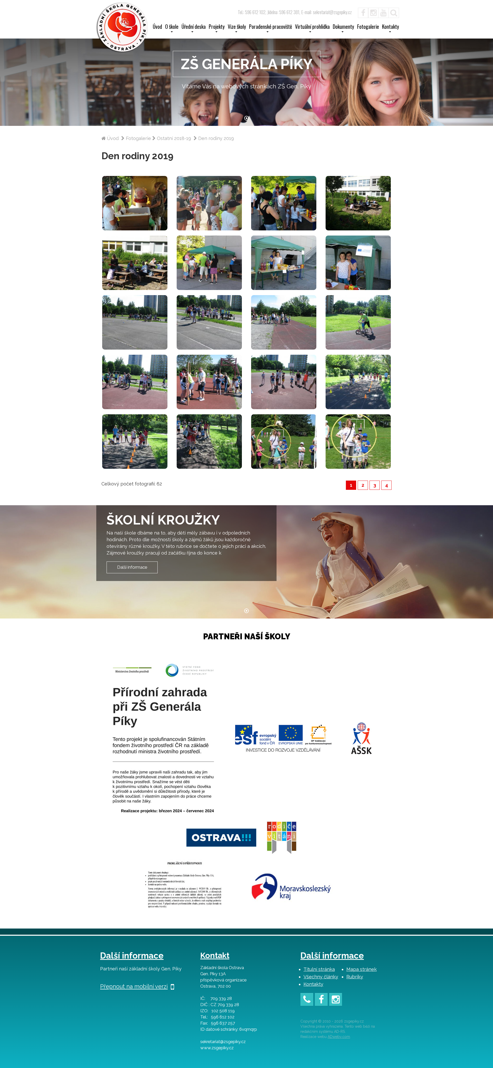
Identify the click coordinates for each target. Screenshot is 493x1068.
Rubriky (354, 976)
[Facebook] (360, 11)
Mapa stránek (361, 969)
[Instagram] (373, 11)
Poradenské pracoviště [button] (270, 27)
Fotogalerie (368, 27)
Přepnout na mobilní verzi (134, 986)
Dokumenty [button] (343, 27)
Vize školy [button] (237, 27)
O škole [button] (171, 27)
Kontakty (313, 984)
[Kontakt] (307, 1000)
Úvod (157, 27)
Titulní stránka (319, 969)
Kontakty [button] (390, 27)
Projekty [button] (217, 27)
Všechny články (321, 976)
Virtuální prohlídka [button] (312, 27)
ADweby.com (339, 1037)
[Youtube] (383, 11)
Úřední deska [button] (194, 27)
